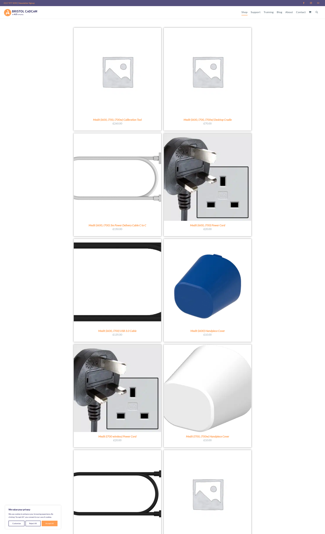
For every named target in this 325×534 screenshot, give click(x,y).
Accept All (49, 523)
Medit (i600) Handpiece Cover (207, 330)
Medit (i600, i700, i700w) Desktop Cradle (208, 119)
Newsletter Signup (27, 3)
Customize (16, 523)
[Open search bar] (316, 12)
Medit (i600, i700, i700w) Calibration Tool (117, 119)
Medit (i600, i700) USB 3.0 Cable (117, 330)
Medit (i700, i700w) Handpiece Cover (207, 436)
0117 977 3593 (10, 3)
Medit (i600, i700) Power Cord (207, 225)
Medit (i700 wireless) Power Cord (117, 436)
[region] (33, 517)
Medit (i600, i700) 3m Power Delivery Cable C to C (117, 225)
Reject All (33, 523)
